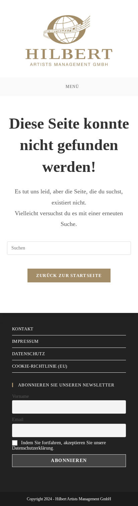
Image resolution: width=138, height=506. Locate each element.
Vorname (20, 396)
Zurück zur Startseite (69, 275)
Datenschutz (28, 353)
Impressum (25, 341)
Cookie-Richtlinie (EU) (39, 366)
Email (17, 419)
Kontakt (22, 328)
